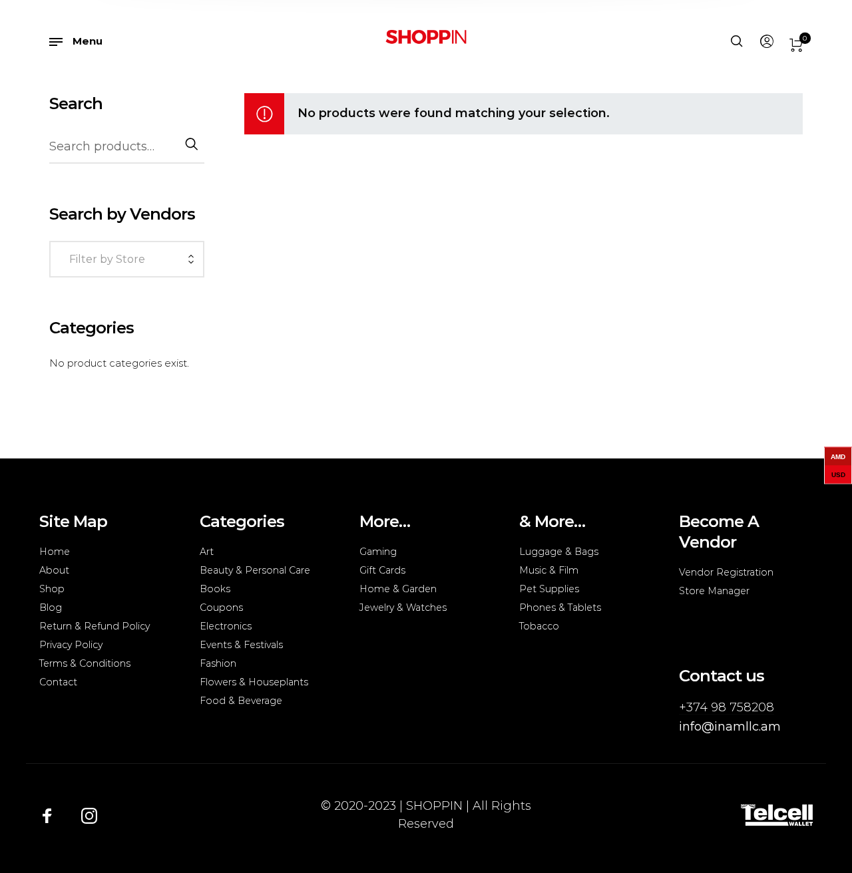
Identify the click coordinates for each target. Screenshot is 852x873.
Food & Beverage (241, 701)
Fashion (218, 663)
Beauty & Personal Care (255, 570)
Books (215, 589)
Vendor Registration (726, 572)
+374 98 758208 (726, 707)
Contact (58, 682)
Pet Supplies (549, 589)
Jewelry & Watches (403, 607)
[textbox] (123, 259)
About (54, 570)
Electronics (226, 626)
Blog (50, 607)
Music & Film (548, 570)
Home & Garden (398, 589)
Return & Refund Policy (94, 626)
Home (54, 552)
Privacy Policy (71, 645)
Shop (52, 589)
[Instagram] (89, 815)
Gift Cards (382, 570)
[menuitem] (766, 42)
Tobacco (539, 626)
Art (207, 552)
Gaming (378, 552)
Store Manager (714, 591)
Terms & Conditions (84, 663)
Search (191, 143)
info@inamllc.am (730, 726)
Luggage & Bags (558, 552)
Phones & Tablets (560, 607)
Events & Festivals (241, 645)
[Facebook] (47, 815)
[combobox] (127, 260)
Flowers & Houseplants (254, 682)
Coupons (221, 607)
